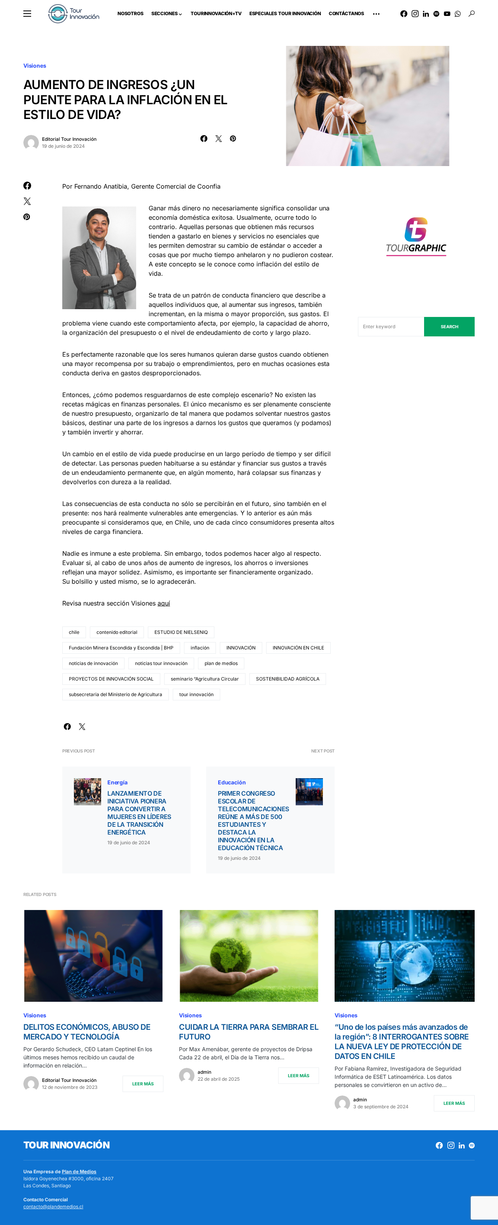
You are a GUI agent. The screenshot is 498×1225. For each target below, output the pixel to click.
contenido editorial (116, 632)
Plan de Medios (79, 1171)
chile (74, 632)
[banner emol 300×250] (416, 239)
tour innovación (196, 694)
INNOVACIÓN (241, 648)
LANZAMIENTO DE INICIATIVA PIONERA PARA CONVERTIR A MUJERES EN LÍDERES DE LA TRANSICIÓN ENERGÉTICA (139, 812)
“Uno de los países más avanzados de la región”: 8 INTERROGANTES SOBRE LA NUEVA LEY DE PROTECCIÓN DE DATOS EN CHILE (402, 1041)
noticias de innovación (93, 663)
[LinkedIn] (426, 13)
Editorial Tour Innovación (69, 139)
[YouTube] (447, 13)
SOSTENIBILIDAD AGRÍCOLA (287, 679)
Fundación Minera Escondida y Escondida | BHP (121, 648)
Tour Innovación (66, 1145)
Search (449, 326)
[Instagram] (415, 13)
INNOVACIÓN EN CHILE (298, 648)
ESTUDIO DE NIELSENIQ (181, 632)
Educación (231, 782)
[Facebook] (403, 13)
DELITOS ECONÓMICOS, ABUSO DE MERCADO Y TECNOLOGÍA (86, 1031)
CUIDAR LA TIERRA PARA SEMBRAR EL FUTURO (248, 1031)
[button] (27, 13)
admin (204, 1072)
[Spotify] (436, 13)
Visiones (34, 65)
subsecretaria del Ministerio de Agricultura (115, 694)
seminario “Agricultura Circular (205, 679)
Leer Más (143, 1084)
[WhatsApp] (458, 13)
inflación (200, 648)
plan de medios (221, 663)
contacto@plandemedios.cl (53, 1206)
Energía (117, 782)
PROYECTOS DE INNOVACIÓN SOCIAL (111, 679)
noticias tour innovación (161, 663)
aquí (164, 603)
